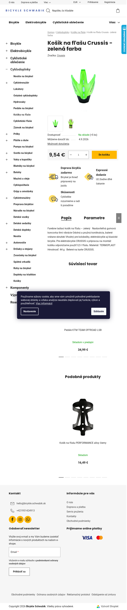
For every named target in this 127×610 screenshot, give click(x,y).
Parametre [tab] (94, 217)
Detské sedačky (22, 223)
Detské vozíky (21, 216)
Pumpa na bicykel (23, 146)
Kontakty (71, 516)
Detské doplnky (22, 229)
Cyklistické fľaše (22, 121)
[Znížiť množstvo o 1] (70, 155)
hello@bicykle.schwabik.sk (31, 503)
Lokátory (18, 89)
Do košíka (104, 154)
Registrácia (109, 2)
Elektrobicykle (20, 51)
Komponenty (19, 288)
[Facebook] (12, 519)
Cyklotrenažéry (21, 197)
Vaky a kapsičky (22, 159)
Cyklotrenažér (21, 82)
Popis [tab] (66, 217)
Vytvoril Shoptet (109, 606)
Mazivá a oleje (21, 178)
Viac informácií (44, 303)
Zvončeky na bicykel (24, 255)
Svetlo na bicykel (22, 153)
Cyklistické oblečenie (18, 60)
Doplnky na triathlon (24, 274)
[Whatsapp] (27, 519)
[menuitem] (14, 22)
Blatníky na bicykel (23, 165)
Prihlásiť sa (19, 571)
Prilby (16, 133)
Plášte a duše (20, 140)
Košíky (17, 280)
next (115, 318)
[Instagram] (20, 519)
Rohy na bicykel (22, 268)
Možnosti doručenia (58, 143)
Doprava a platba (29, 2)
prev (50, 435)
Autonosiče (19, 242)
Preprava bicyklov (23, 204)
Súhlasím (99, 311)
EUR (75, 2)
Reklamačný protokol (78, 594)
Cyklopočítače (21, 185)
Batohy (17, 172)
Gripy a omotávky (23, 191)
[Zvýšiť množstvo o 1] (86, 155)
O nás (11, 2)
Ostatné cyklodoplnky (25, 95)
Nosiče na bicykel (23, 76)
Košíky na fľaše (22, 114)
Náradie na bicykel (23, 210)
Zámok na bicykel (23, 127)
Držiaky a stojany (23, 248)
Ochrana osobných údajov (51, 594)
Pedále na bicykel (23, 108)
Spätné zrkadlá (21, 261)
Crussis (61, 55)
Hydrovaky (19, 101)
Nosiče (17, 236)
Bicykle (15, 43)
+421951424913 (26, 510)
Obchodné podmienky (78, 520)
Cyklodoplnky (20, 69)
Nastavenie (29, 311)
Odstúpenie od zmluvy (104, 594)
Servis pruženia (75, 511)
